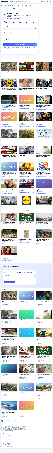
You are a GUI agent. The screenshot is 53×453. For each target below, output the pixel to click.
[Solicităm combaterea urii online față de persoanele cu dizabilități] (26, 86)
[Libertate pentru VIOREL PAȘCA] (44, 86)
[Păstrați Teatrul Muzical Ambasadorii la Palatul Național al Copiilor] (26, 69)
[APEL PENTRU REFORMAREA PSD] (26, 186)
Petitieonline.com (4, 1)
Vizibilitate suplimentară (23, 8)
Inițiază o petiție (48, 1)
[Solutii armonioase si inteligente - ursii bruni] (9, 187)
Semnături (12, 8)
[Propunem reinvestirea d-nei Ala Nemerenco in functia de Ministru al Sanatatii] (9, 153)
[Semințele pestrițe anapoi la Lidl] (26, 236)
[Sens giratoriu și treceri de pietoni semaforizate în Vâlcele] (9, 136)
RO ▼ (12, 1)
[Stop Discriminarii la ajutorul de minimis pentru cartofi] (44, 237)
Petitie (4, 8)
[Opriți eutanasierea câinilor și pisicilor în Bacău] (26, 220)
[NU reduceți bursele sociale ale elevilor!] (44, 203)
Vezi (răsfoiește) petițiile (18, 1)
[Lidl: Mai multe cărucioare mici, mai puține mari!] (26, 203)
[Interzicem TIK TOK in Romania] (26, 102)
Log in (42, 1)
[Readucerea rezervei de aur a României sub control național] (26, 170)
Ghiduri (3, 433)
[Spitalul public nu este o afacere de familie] (44, 136)
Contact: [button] (25, 1)
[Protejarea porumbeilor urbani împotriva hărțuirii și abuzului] (44, 187)
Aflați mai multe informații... (14, 18)
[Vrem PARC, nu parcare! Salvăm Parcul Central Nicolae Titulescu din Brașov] (9, 170)
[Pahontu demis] (26, 153)
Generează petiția (10, 282)
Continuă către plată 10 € (20, 44)
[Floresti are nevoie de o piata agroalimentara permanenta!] (44, 220)
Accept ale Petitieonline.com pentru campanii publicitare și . (19, 48)
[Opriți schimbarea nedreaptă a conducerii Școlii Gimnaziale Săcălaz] (9, 254)
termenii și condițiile (10, 47)
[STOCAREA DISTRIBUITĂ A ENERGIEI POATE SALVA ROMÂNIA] (44, 103)
